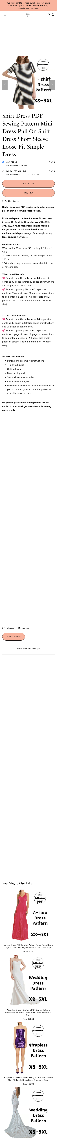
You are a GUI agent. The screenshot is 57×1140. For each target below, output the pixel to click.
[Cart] (54, 14)
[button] (5, 85)
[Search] (49, 14)
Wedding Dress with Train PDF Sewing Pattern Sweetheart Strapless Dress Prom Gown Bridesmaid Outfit (28, 1012)
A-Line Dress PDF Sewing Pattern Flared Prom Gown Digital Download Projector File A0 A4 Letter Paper (28, 946)
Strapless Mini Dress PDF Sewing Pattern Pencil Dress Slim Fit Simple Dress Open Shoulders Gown (28, 1078)
